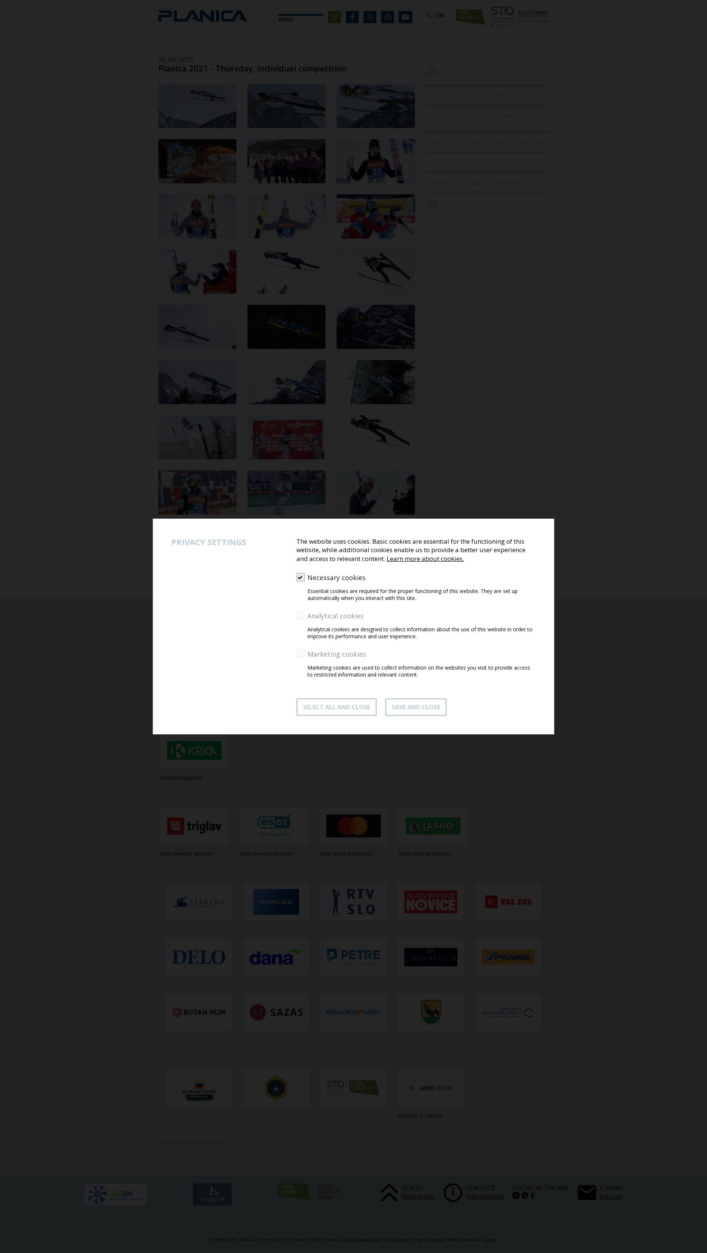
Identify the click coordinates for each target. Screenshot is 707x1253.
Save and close (416, 707)
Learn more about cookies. (425, 558)
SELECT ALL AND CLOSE (336, 707)
